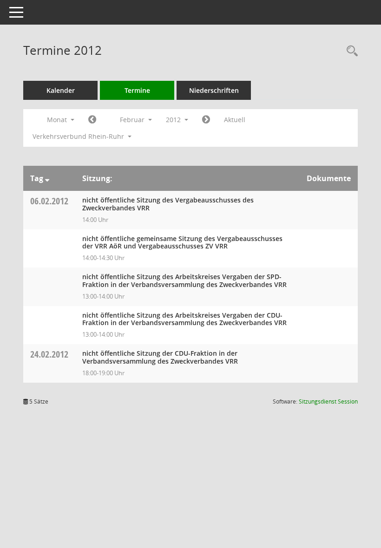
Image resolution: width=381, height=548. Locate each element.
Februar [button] (133, 119)
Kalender (60, 90)
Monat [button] (58, 119)
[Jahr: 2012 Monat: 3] (206, 119)
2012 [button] (174, 119)
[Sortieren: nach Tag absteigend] (47, 178)
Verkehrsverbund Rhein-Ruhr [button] (79, 136)
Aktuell (234, 119)
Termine (137, 90)
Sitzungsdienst (328, 401)
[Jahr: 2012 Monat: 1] (92, 119)
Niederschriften (214, 90)
